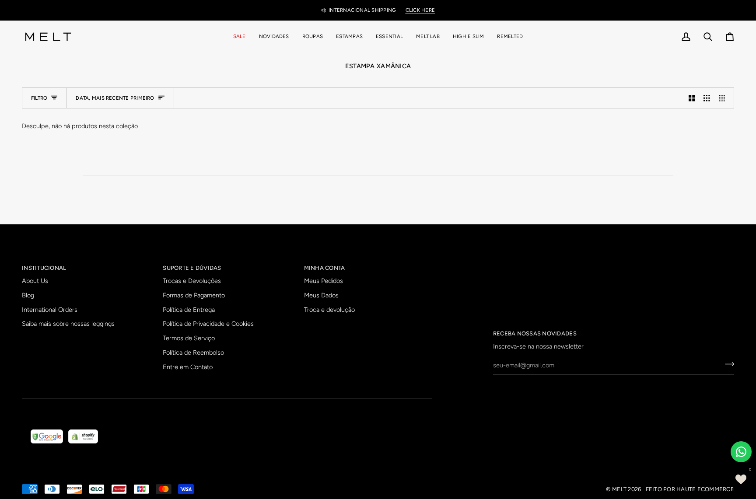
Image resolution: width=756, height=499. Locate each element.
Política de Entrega (189, 310)
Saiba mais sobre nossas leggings (68, 324)
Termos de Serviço (189, 338)
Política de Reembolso (193, 352)
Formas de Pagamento (194, 295)
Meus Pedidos (323, 281)
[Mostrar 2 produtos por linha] (692, 98)
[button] (312, 37)
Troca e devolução (329, 310)
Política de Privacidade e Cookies (208, 324)
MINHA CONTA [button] (324, 268)
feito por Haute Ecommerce (690, 489)
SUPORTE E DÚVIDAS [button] (192, 268)
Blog (28, 295)
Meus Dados (321, 295)
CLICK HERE (420, 10)
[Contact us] (741, 451)
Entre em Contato (188, 367)
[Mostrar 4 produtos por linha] (724, 98)
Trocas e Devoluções (192, 281)
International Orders (49, 310)
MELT (619, 489)
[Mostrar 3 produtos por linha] (706, 98)
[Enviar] (727, 364)
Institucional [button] (44, 268)
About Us (35, 281)
